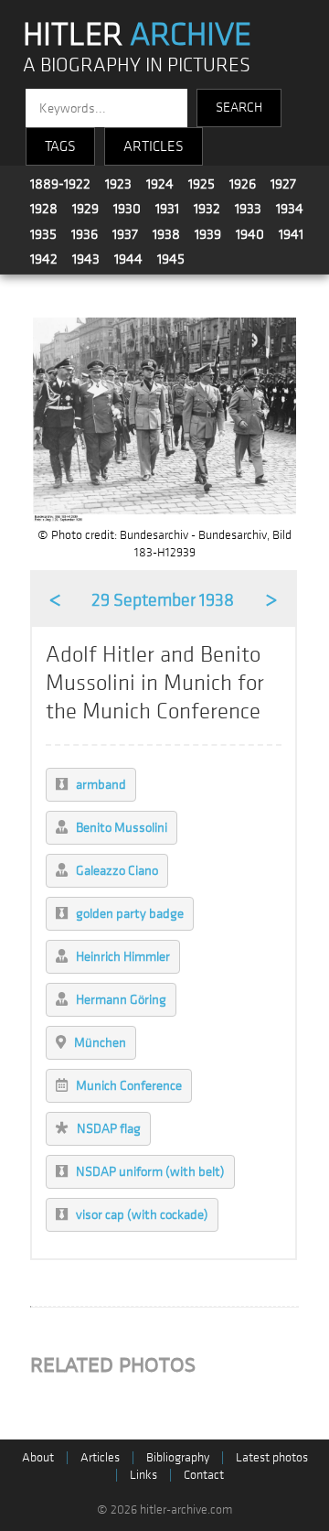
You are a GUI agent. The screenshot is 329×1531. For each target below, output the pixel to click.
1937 (125, 234)
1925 (201, 184)
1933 (248, 208)
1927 (283, 184)
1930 (127, 208)
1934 (289, 208)
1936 (84, 234)
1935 (43, 234)
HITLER (137, 35)
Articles (100, 1457)
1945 (171, 259)
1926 (242, 184)
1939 (208, 234)
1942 (44, 259)
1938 (166, 234)
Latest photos (272, 1457)
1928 (44, 208)
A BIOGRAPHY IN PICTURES (136, 65)
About (38, 1457)
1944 (128, 259)
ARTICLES (153, 146)
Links (143, 1474)
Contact (204, 1474)
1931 (167, 208)
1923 (118, 184)
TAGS (60, 146)
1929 (85, 208)
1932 (207, 208)
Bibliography (177, 1457)
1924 (160, 184)
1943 (86, 259)
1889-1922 (60, 184)
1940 (250, 234)
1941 (291, 234)
